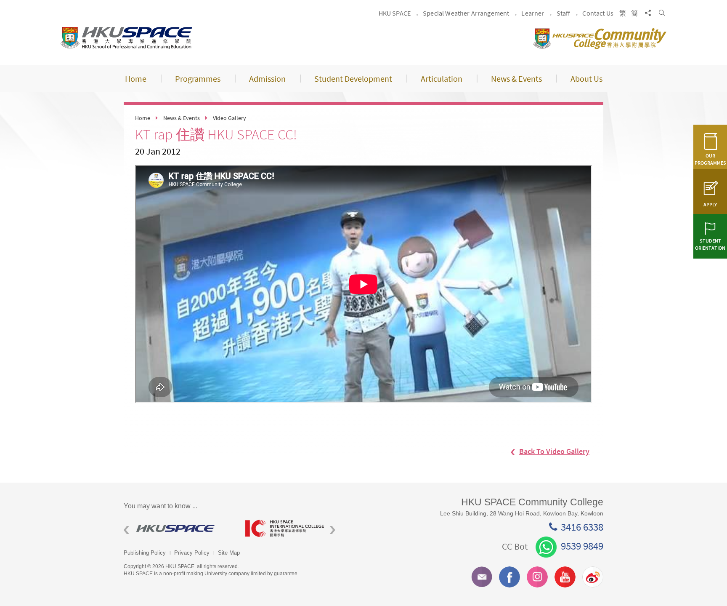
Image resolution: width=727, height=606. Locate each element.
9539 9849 (582, 546)
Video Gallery (229, 118)
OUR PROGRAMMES (710, 159)
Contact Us (597, 13)
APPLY (710, 204)
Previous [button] (126, 530)
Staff (563, 13)
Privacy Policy (192, 553)
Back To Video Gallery (554, 451)
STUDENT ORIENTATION (710, 244)
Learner (532, 13)
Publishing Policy (145, 553)
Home (142, 118)
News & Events (181, 118)
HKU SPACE (395, 13)
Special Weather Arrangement (466, 13)
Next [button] (333, 530)
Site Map (229, 553)
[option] (178, 528)
